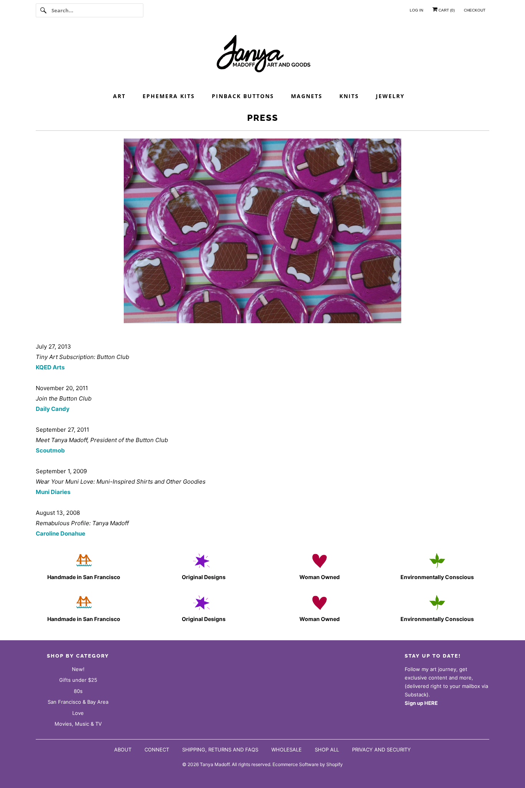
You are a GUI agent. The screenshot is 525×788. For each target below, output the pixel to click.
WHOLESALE (286, 749)
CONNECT (157, 749)
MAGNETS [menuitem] (306, 96)
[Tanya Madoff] (262, 55)
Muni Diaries (53, 492)
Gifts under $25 (78, 680)
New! (78, 669)
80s (78, 691)
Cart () (446, 10)
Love (78, 713)
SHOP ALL (327, 749)
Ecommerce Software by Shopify (307, 764)
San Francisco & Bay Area (78, 702)
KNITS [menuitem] (349, 96)
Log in (416, 10)
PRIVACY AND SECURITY (381, 749)
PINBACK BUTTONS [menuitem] (243, 96)
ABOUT (122, 749)
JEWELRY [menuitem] (390, 96)
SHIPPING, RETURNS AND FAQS (220, 749)
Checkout (474, 10)
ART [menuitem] (119, 96)
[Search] (43, 10)
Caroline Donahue (60, 533)
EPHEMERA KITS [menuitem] (169, 96)
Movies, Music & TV (78, 724)
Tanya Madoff (214, 764)
